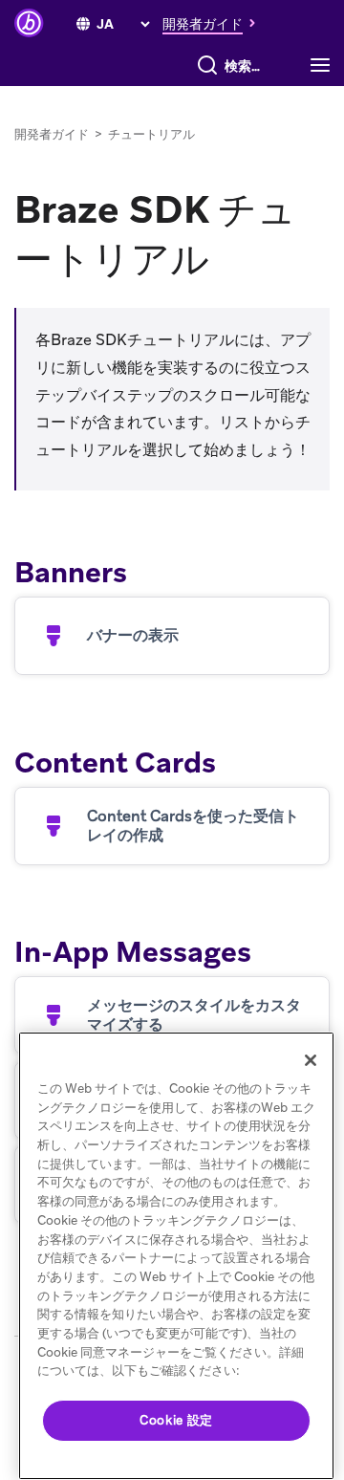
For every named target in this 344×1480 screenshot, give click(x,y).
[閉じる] (311, 1060)
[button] (214, 23)
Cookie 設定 (176, 1420)
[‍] (83, 24)
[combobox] (247, 66)
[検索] (207, 66)
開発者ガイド (51, 134)
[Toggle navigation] (324, 66)
